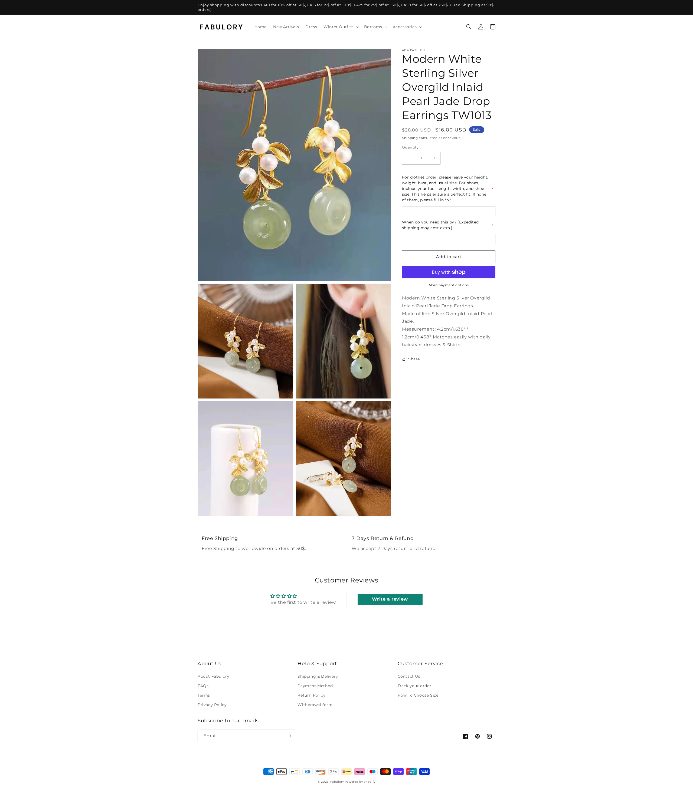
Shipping (410, 138)
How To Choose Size (418, 695)
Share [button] (414, 359)
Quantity (410, 147)
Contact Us (409, 676)
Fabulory (337, 781)
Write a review (390, 599)
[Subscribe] (289, 736)
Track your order (415, 685)
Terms (204, 695)
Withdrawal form (315, 704)
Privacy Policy (212, 704)
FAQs (203, 685)
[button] (340, 26)
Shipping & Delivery (318, 676)
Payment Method (315, 685)
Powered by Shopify (360, 781)
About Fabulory (213, 676)
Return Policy (311, 695)
